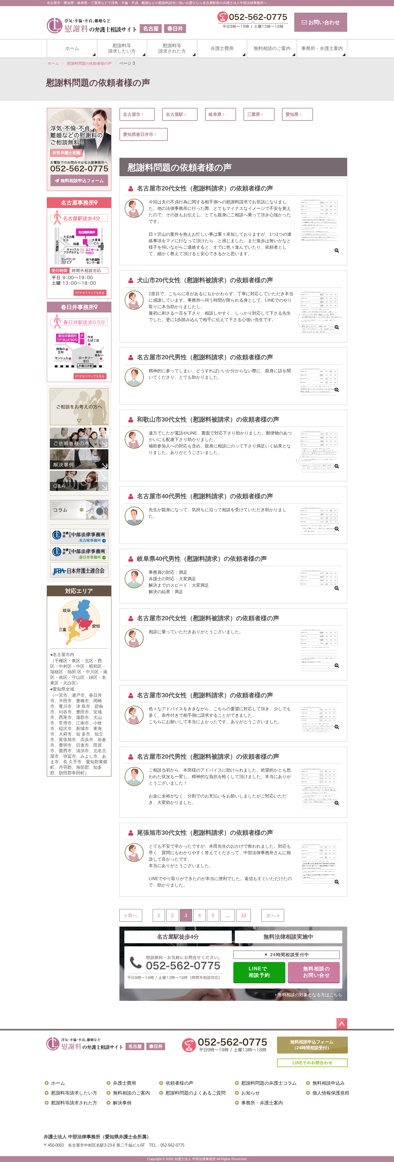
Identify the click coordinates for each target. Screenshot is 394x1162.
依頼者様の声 (179, 1083)
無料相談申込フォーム (82, 180)
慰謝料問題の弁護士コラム (269, 1083)
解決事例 (122, 1102)
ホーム (72, 48)
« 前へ (130, 915)
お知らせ (250, 1092)
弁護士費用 (222, 48)
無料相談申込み (328, 1083)
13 (243, 915)
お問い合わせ (323, 22)
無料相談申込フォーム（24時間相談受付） (311, 1044)
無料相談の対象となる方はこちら (309, 994)
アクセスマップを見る (90, 292)
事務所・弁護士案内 (322, 48)
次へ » (272, 915)
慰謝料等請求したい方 (122, 48)
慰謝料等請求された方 (172, 48)
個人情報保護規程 (330, 1092)
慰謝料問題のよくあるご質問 (196, 1092)
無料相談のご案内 (272, 48)
